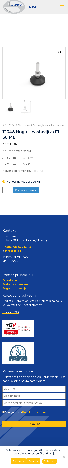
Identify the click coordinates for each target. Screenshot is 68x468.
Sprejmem (18, 461)
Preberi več (50, 461)
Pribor (37, 125)
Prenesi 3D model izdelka (23, 181)
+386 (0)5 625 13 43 (18, 246)
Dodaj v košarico (26, 190)
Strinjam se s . (27, 412)
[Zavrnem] (64, 457)
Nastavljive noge (53, 125)
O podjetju (9, 280)
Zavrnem (33, 461)
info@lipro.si (13, 250)
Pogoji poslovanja (14, 288)
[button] (62, 6)
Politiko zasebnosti (35, 412)
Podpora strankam (15, 284)
